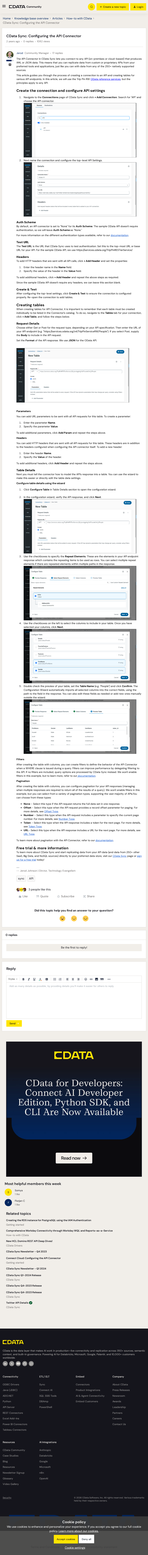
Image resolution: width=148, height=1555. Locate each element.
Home (7, 18)
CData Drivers (14, 1245)
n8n (41, 1472)
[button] (4, 7)
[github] (24, 1363)
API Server (9, 1407)
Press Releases (121, 1390)
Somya (19, 1190)
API (31, 878)
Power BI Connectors (15, 1424)
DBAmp (43, 1401)
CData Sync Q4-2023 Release (24, 1285)
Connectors (83, 1384)
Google (43, 1461)
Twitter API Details (17, 1302)
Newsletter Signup (14, 1472)
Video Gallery (11, 1484)
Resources (9, 1467)
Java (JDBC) (10, 1390)
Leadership (119, 1407)
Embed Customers (87, 1401)
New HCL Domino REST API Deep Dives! (29, 1241)
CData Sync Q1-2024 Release (23, 1275)
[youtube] (18, 1363)
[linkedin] (5, 1363)
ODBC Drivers (11, 1384)
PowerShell (45, 1407)
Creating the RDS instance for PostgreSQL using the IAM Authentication (48, 1220)
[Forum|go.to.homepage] (25, 6)
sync (21, 878)
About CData (120, 1384)
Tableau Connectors (14, 1429)
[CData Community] (31, 1363)
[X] (11, 1363)
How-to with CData (79, 18)
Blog (5, 1461)
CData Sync (13, 1279)
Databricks (45, 1455)
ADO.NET (8, 1395)
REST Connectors (13, 1412)
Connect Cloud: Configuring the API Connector (33, 1258)
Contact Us (119, 1424)
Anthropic (45, 1450)
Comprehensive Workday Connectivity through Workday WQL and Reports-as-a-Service (59, 1230)
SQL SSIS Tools (47, 1395)
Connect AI (45, 1390)
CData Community (14, 1450)
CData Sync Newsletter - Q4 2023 (26, 1251)
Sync (42, 1384)
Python (7, 1401)
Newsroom (118, 1395)
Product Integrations (88, 1390)
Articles (57, 18)
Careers (117, 1418)
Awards (116, 1401)
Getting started (15, 1224)
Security (7, 1497)
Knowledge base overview (31, 18)
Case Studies (10, 1455)
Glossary (8, 1478)
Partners (117, 1412)
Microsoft (45, 1467)
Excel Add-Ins (11, 1418)
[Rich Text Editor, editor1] (74, 1001)
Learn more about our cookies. (79, 1531)
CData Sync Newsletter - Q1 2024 (26, 1268)
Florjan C (20, 1200)
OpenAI (43, 1478)
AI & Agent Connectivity (90, 1395)
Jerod (19, 53)
